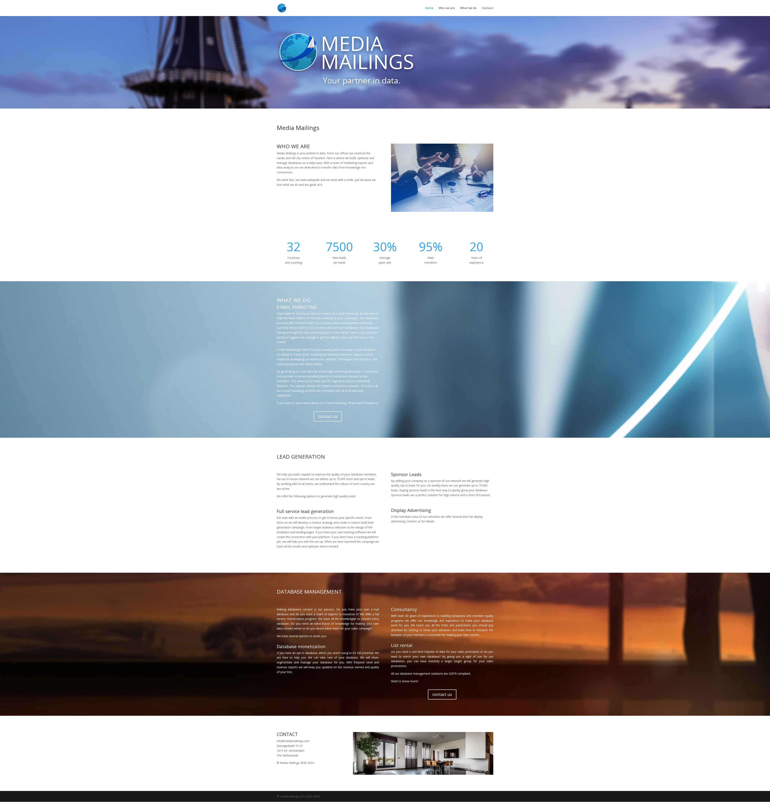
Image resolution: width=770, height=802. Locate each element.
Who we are (447, 8)
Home (429, 8)
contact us (328, 416)
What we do (468, 8)
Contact (487, 8)
